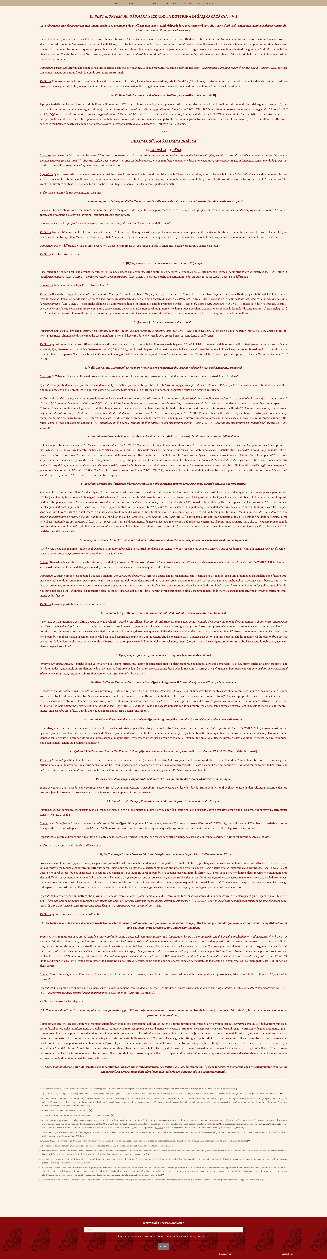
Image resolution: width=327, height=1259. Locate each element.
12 (84, 769)
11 (224, 695)
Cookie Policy (288, 1253)
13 (269, 1047)
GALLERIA (187, 3)
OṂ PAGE (117, 3)
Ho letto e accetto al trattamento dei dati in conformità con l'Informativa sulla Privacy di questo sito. (164, 1236)
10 (274, 635)
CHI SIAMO (130, 3)
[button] (145, 3)
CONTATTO (209, 3)
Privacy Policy (225, 1253)
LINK (198, 3)
